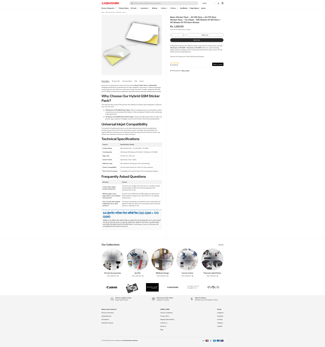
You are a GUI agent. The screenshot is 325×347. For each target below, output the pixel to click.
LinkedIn (219, 326)
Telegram (220, 323)
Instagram (220, 313)
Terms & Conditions (166, 313)
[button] (222, 3)
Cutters (163, 8)
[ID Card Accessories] (113, 259)
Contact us (163, 323)
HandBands (183, 8)
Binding (154, 8)
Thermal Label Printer (212, 273)
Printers (173, 8)
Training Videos (123, 8)
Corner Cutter (187, 273)
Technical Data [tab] (127, 81)
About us (163, 326)
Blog (161, 330)
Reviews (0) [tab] (116, 81)
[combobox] (163, 3)
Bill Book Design (162, 273)
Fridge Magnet (194, 8)
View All (220, 245)
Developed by (118, 340)
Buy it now (197, 40)
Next (225, 288)
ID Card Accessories (112, 273)
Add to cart (205, 35)
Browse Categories (108, 8)
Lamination (144, 8)
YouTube (219, 319)
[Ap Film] (138, 259)
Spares (203, 8)
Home (103, 12)
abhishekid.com (106, 316)
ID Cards (133, 8)
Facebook (220, 316)
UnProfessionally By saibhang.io (130, 340)
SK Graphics (105, 319)
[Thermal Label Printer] (212, 259)
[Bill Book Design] (162, 259)
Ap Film (138, 273)
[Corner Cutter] (187, 259)
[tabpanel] (132, 157)
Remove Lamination (108, 313)
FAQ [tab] (135, 81)
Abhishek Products (107, 323)
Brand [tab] (141, 81)
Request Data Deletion (167, 319)
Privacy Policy (164, 316)
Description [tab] (105, 81)
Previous (100, 288)
